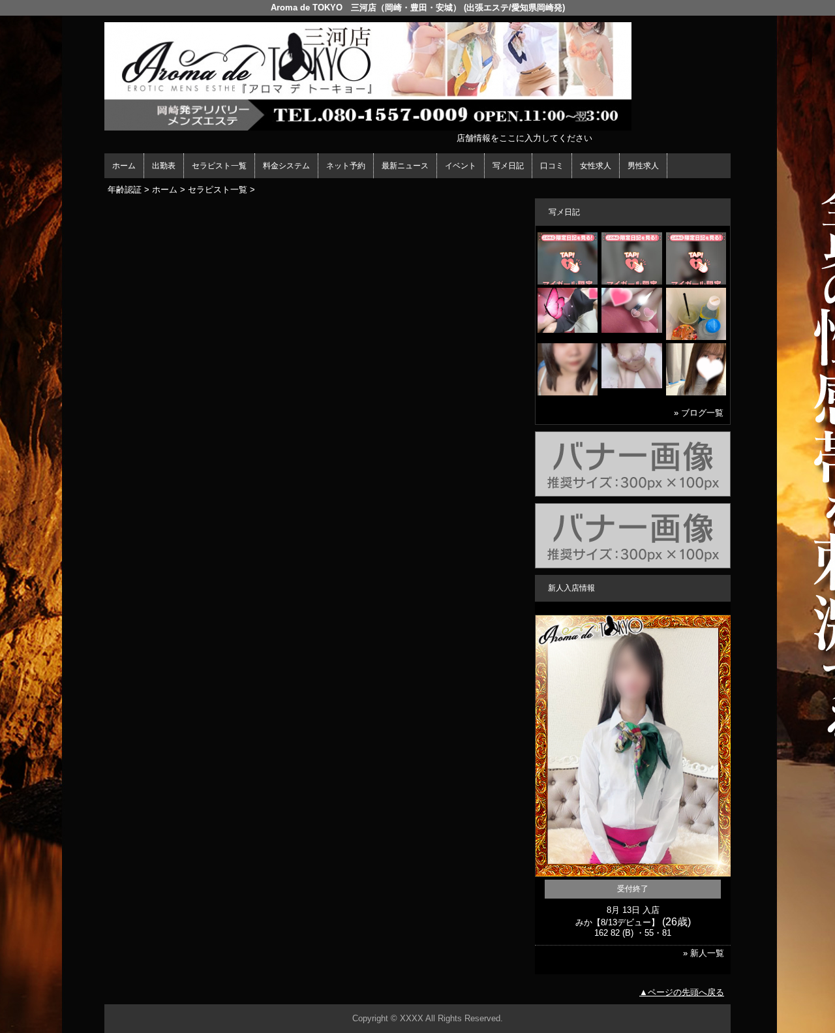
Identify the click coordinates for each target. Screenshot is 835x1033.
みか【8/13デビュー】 (617, 922)
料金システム (286, 165)
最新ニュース (405, 165)
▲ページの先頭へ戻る (681, 992)
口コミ (552, 165)
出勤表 (163, 165)
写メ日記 (508, 165)
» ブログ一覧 (698, 413)
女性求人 (595, 165)
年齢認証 (125, 189)
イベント (460, 165)
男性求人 (643, 165)
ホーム (124, 165)
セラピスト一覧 (219, 165)
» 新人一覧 (703, 953)
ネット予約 (345, 165)
